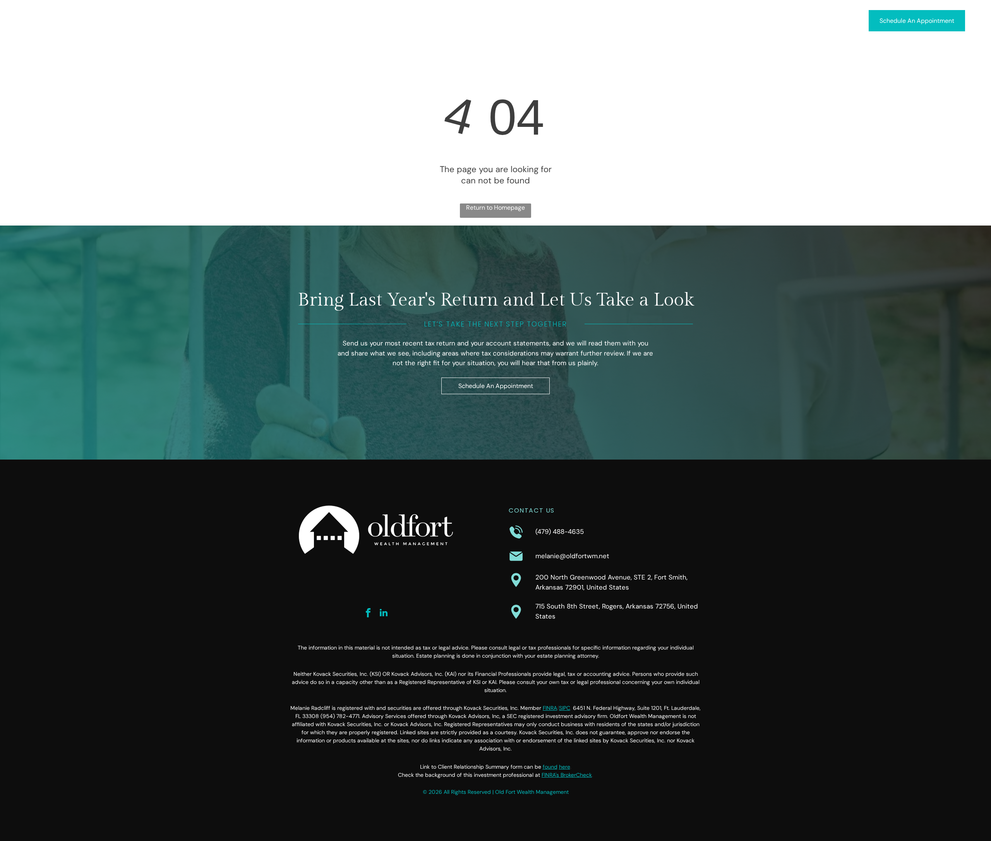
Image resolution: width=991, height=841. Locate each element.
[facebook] (368, 613)
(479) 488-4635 (559, 531)
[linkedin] (384, 613)
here (564, 766)
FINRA (550, 707)
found (550, 766)
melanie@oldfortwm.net (572, 556)
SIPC (564, 707)
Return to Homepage (495, 207)
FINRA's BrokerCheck (567, 774)
